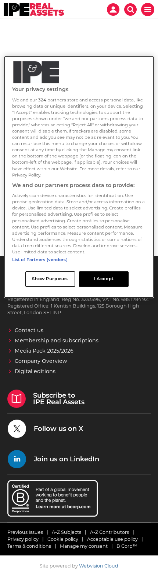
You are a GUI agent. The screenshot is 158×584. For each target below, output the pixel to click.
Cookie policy (62, 539)
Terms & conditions (29, 546)
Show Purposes (50, 278)
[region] (79, 177)
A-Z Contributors (109, 532)
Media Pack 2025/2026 (44, 350)
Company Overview (41, 361)
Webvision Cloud (98, 566)
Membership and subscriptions (56, 340)
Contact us (29, 330)
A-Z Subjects (66, 532)
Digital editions (35, 371)
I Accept (104, 278)
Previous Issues (25, 532)
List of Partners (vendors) (40, 259)
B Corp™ (126, 546)
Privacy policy (23, 539)
